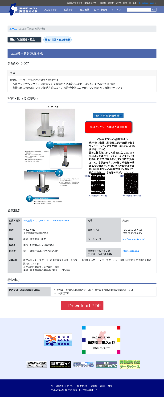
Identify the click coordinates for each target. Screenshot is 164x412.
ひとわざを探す (51, 9)
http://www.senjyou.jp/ (133, 239)
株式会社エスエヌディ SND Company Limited (46, 220)
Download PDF (84, 305)
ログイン (116, 9)
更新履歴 (84, 9)
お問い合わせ (100, 9)
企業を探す (69, 9)
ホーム (13, 28)
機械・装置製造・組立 (22, 39)
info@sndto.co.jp (131, 251)
